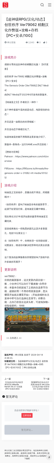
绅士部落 (11, 42)
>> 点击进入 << (13, 338)
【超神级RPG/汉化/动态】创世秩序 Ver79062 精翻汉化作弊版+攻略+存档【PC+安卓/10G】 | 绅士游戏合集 (26, 364)
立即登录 (27, 415)
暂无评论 (12, 396)
